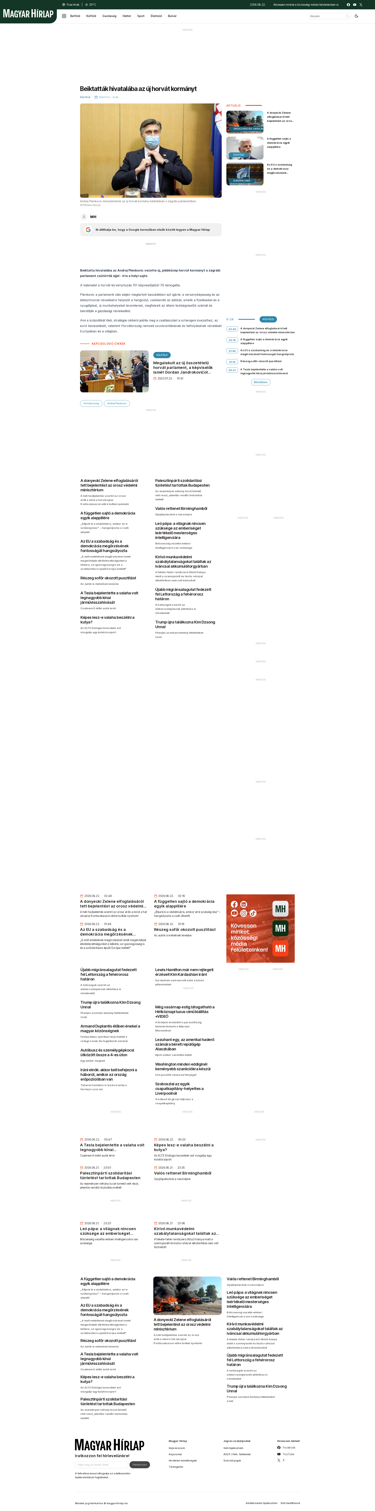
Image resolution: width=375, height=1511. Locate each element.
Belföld (75, 16)
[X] (360, 4)
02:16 (232, 340)
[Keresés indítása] (347, 16)
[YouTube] (354, 4)
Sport (141, 16)
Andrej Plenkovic (117, 403)
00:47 (232, 370)
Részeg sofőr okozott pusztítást (260, 361)
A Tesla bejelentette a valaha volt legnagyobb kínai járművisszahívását (264, 371)
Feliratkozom (140, 1464)
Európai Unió (241, 180)
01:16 (232, 361)
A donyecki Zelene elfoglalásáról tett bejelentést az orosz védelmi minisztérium (280, 118)
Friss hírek (73, 4)
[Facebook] (348, 4)
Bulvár (172, 16)
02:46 (232, 329)
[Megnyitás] (64, 16)
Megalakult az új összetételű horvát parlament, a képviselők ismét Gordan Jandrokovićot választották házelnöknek (183, 370)
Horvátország (91, 403)
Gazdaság (109, 16)
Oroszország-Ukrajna (249, 128)
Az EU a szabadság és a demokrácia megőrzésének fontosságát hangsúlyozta (279, 173)
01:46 (232, 351)
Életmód (156, 16)
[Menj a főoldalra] (28, 13)
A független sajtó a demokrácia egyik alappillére (279, 142)
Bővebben (261, 382)
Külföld (91, 16)
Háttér (127, 16)
